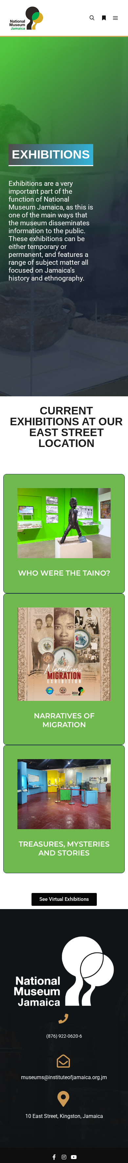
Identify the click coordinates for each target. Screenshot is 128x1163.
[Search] (92, 18)
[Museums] (26, 18)
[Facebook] (54, 1157)
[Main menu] (115, 18)
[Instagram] (64, 1157)
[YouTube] (74, 1157)
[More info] (104, 18)
